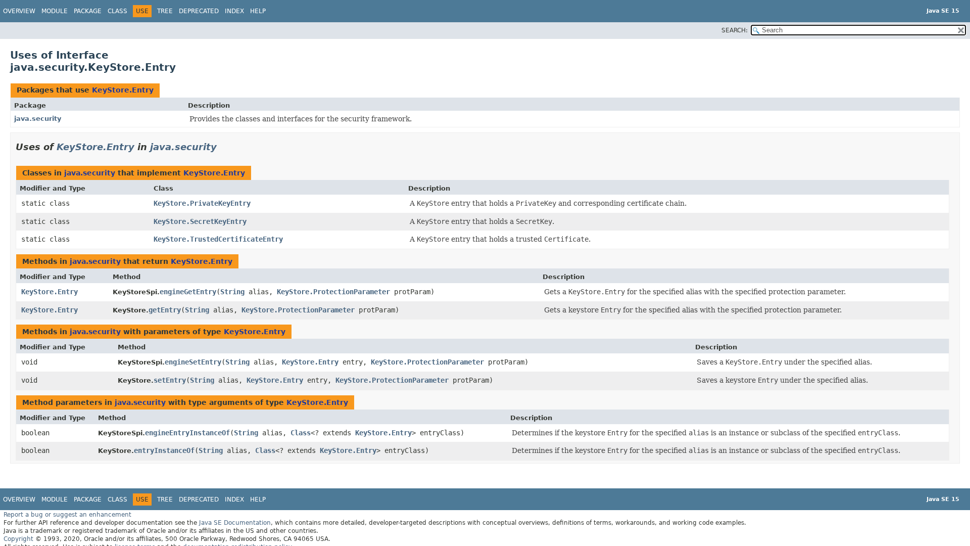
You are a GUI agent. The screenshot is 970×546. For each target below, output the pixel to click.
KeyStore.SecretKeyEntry (200, 221)
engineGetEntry (188, 292)
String (232, 292)
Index (234, 11)
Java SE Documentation (235, 522)
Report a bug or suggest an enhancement (67, 514)
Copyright (18, 538)
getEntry (165, 310)
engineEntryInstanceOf (187, 433)
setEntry (170, 380)
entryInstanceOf (164, 450)
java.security (37, 118)
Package (88, 11)
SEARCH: (734, 30)
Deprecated (199, 11)
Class (117, 11)
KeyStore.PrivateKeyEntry (202, 203)
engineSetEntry (193, 362)
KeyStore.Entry (123, 90)
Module (54, 11)
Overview (19, 11)
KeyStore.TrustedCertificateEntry (218, 239)
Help (258, 11)
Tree (165, 11)
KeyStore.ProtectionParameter (333, 292)
